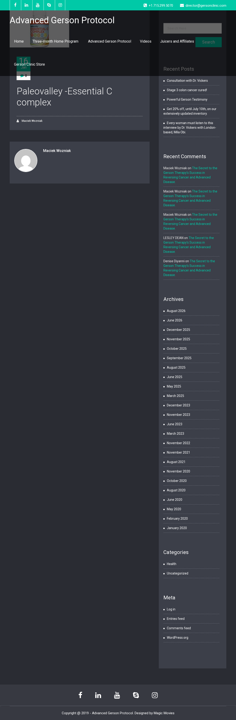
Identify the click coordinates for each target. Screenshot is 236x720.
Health (171, 564)
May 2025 (174, 386)
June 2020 (174, 499)
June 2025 (174, 377)
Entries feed (176, 619)
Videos (145, 41)
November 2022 (178, 443)
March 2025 (175, 396)
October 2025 (177, 348)
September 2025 (179, 358)
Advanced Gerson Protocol (109, 41)
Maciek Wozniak (31, 120)
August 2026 (176, 311)
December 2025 (178, 330)
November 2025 (178, 339)
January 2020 (177, 528)
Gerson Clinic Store (29, 64)
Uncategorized (177, 573)
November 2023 (178, 415)
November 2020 (178, 471)
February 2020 (177, 518)
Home (19, 41)
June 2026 (174, 320)
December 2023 (178, 405)
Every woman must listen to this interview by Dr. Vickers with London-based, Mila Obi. (189, 127)
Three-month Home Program (55, 41)
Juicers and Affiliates (177, 41)
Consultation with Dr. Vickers (187, 80)
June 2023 (174, 424)
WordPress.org (177, 637)
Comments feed (179, 628)
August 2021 (176, 462)
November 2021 (178, 452)
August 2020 (176, 490)
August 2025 (176, 367)
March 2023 (175, 433)
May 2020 (174, 509)
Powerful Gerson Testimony (187, 99)
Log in (171, 609)
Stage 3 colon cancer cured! (187, 90)
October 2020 (177, 481)
